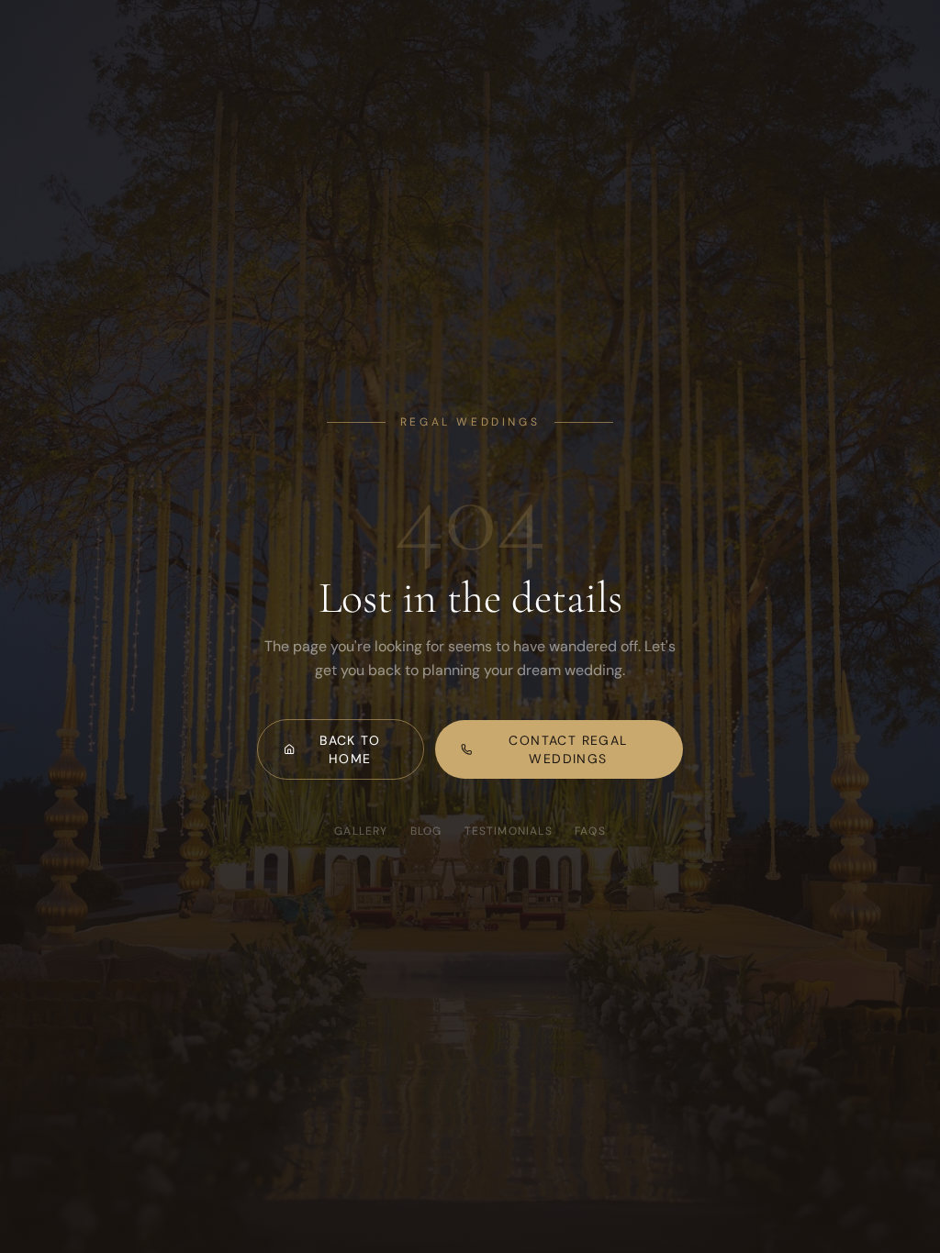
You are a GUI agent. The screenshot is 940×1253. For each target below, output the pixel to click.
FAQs (590, 831)
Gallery (360, 831)
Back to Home (349, 749)
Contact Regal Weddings (568, 749)
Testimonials (508, 831)
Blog (426, 831)
